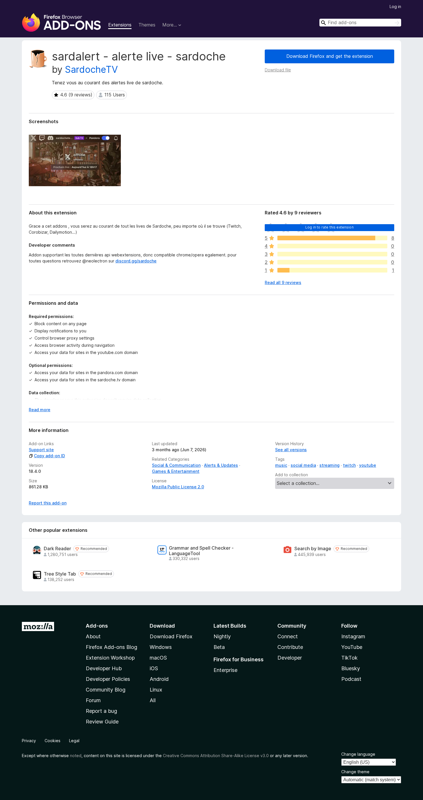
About (93, 636)
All (153, 700)
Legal (74, 740)
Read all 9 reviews (283, 282)
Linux (156, 690)
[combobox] (360, 22)
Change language (358, 754)
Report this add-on (47, 502)
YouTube (351, 647)
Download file (278, 69)
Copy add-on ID (49, 455)
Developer (289, 658)
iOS (154, 668)
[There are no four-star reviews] (332, 246)
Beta (219, 647)
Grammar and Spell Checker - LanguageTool (201, 550)
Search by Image (312, 548)
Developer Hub (104, 668)
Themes (146, 25)
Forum (93, 700)
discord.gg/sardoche (136, 260)
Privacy (29, 740)
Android (159, 679)
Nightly (222, 636)
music (281, 465)
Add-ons (97, 626)
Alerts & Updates (221, 465)
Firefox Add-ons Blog (111, 647)
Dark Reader (57, 548)
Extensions (120, 25)
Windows (161, 647)
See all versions (291, 449)
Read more (39, 409)
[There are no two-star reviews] (332, 262)
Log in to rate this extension (329, 227)
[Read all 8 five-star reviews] (332, 238)
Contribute (290, 647)
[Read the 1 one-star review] (332, 270)
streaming (329, 465)
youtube (367, 465)
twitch (349, 465)
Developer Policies (108, 679)
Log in (395, 6)
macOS (158, 658)
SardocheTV (91, 69)
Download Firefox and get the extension (329, 56)
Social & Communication (176, 465)
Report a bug (101, 711)
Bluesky (350, 668)
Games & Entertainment (175, 471)
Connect (287, 636)
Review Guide (102, 722)
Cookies (52, 740)
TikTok (349, 658)
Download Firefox (171, 636)
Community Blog (105, 690)
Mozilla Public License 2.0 (178, 486)
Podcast (351, 679)
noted (75, 755)
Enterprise (225, 670)
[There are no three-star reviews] (332, 254)
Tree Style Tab (60, 574)
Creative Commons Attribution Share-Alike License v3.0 (216, 755)
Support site (41, 449)
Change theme (355, 771)
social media (303, 465)
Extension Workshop (110, 658)
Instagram (353, 636)
